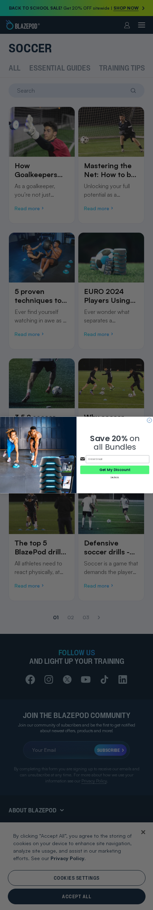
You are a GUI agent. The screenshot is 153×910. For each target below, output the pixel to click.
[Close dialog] (149, 420)
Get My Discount (115, 469)
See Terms (114, 477)
